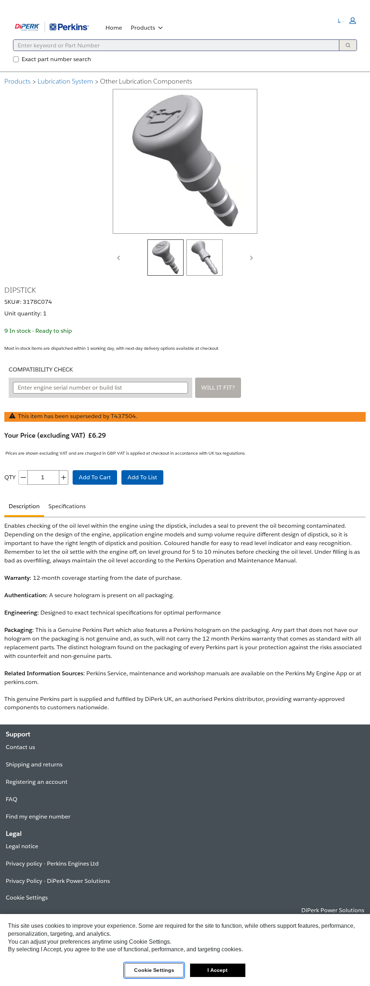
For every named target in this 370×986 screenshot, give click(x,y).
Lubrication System (65, 81)
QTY (10, 477)
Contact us (20, 747)
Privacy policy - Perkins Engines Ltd (52, 863)
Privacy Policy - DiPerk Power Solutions (58, 881)
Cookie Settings (154, 970)
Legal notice (22, 846)
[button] (347, 20)
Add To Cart (95, 477)
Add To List (142, 477)
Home (114, 27)
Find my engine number (38, 816)
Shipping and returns (34, 764)
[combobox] (173, 45)
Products (143, 27)
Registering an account (37, 782)
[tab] (165, 257)
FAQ (11, 799)
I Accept (217, 970)
